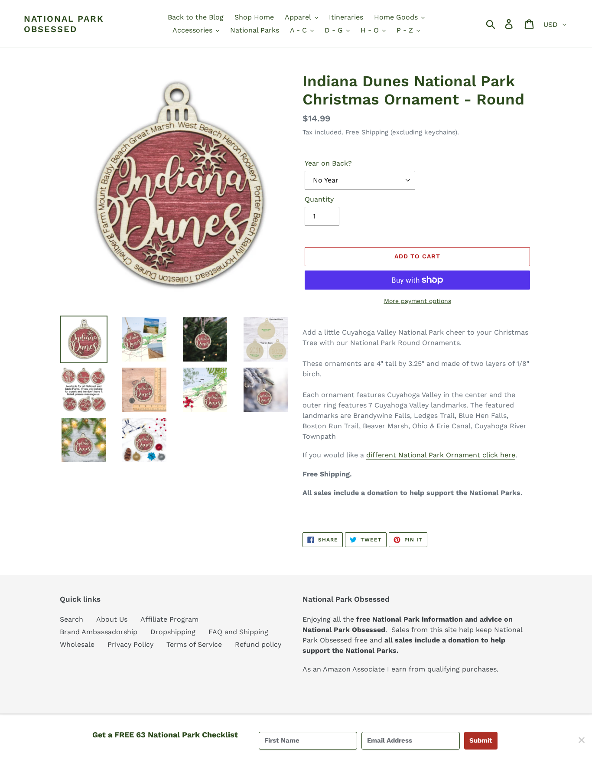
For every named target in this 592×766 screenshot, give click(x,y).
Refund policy (258, 644)
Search (71, 619)
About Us (111, 619)
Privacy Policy (130, 644)
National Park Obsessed (64, 23)
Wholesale (77, 644)
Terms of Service (194, 644)
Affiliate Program (169, 619)
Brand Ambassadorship (98, 632)
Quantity (319, 199)
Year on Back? (328, 163)
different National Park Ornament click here (440, 455)
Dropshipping (172, 632)
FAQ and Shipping (238, 632)
